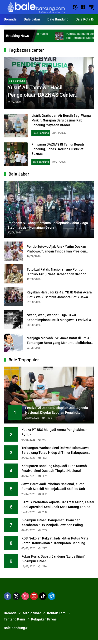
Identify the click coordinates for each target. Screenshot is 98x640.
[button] (75, 7)
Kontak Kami (56, 613)
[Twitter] (16, 596)
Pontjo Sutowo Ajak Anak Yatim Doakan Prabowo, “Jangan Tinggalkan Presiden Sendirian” (56, 249)
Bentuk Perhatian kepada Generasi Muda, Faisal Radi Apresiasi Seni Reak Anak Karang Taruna (57, 504)
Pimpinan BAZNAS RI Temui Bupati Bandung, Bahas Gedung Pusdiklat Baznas (57, 149)
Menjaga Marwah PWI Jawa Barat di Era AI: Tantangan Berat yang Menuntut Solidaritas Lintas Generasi (60, 340)
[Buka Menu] (83, 7)
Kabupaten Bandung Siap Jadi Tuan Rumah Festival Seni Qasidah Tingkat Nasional (54, 468)
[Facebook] (7, 596)
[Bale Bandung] (36, 7)
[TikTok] (43, 596)
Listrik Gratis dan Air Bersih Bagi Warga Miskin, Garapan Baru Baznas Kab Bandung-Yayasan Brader (61, 120)
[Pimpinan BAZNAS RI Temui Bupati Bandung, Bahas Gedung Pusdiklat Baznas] (16, 154)
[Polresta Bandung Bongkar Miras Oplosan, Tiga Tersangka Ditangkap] (47, 36)
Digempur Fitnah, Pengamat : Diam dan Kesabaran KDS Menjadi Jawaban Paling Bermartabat (52, 522)
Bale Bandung (17, 80)
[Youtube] (34, 596)
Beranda (10, 613)
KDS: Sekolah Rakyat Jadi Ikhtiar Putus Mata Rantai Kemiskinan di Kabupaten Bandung (54, 540)
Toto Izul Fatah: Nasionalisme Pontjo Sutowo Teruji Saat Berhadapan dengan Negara (56, 272)
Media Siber (32, 613)
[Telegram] (51, 596)
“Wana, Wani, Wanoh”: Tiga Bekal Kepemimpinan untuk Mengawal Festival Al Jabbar (59, 317)
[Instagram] (25, 596)
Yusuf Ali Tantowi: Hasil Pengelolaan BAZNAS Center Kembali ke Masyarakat (41, 92)
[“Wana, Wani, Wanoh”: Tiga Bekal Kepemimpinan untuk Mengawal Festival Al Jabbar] (13, 319)
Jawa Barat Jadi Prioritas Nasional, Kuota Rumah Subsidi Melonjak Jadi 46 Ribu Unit (53, 486)
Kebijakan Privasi (44, 619)
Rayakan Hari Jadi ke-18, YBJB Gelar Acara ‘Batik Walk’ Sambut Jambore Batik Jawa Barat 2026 (59, 294)
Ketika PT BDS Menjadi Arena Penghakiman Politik (54, 432)
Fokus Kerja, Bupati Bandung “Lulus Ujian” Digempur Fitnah (53, 558)
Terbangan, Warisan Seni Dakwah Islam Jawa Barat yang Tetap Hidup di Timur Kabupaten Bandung (55, 450)
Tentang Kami (14, 619)
